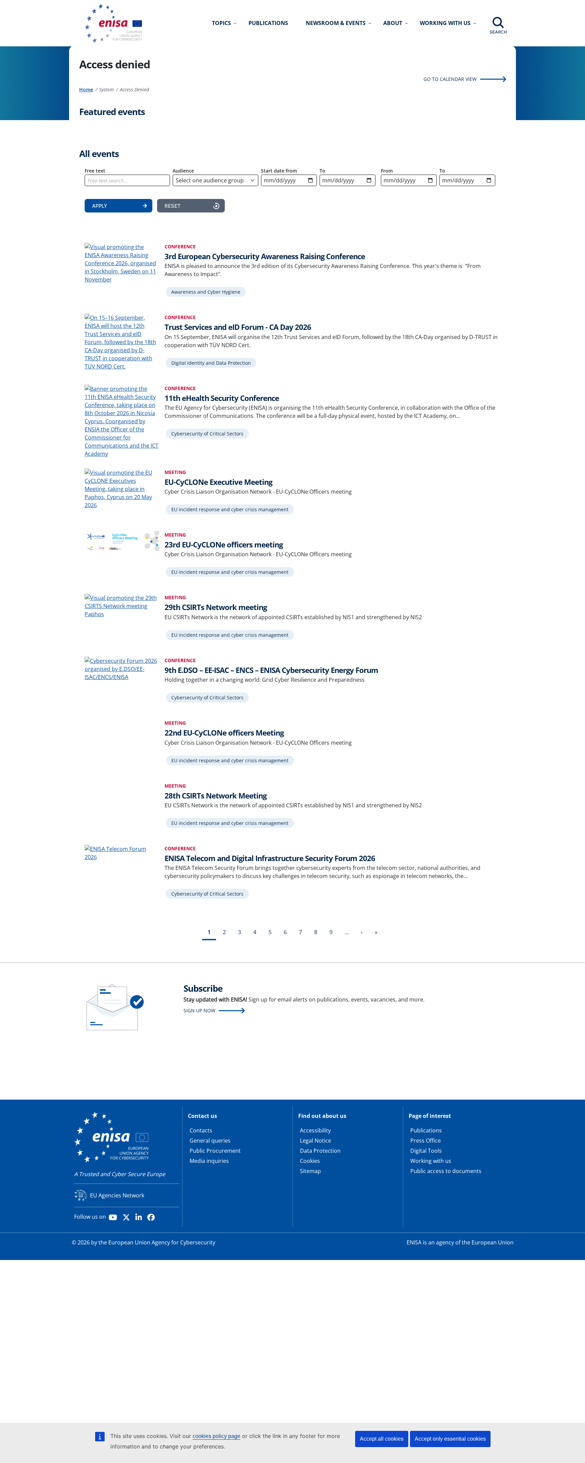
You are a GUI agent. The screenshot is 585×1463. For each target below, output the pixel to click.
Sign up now (199, 1010)
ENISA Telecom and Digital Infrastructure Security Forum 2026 (270, 858)
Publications (268, 23)
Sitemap (310, 1171)
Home (86, 89)
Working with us (430, 1161)
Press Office (425, 1140)
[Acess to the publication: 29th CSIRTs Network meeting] (122, 605)
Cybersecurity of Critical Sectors (207, 433)
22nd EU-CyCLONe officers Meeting (224, 732)
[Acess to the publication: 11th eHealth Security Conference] (122, 420)
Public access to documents (445, 1171)
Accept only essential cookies (450, 1439)
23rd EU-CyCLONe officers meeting (224, 544)
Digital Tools (426, 1150)
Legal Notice (315, 1140)
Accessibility (315, 1130)
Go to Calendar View (450, 79)
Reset (172, 205)
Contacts (201, 1130)
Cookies (310, 1161)
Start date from (279, 170)
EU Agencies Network (117, 1195)
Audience (183, 170)
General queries (210, 1140)
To (322, 170)
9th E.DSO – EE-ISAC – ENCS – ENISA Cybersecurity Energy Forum (271, 670)
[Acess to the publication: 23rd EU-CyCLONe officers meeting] (122, 540)
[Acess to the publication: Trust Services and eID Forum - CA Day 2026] (122, 341)
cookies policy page (216, 1436)
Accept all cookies (382, 1439)
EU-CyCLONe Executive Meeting (218, 482)
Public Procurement (215, 1150)
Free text (95, 170)
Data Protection (320, 1150)
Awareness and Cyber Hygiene (205, 292)
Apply (99, 205)
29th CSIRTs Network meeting (216, 607)
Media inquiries (209, 1161)
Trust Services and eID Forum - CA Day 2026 (238, 327)
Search (498, 31)
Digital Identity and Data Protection (211, 363)
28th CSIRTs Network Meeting (215, 795)
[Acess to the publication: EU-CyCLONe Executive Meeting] (122, 488)
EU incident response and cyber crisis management (229, 509)
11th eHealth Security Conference (222, 398)
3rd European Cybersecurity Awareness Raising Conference (265, 256)
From (387, 170)
